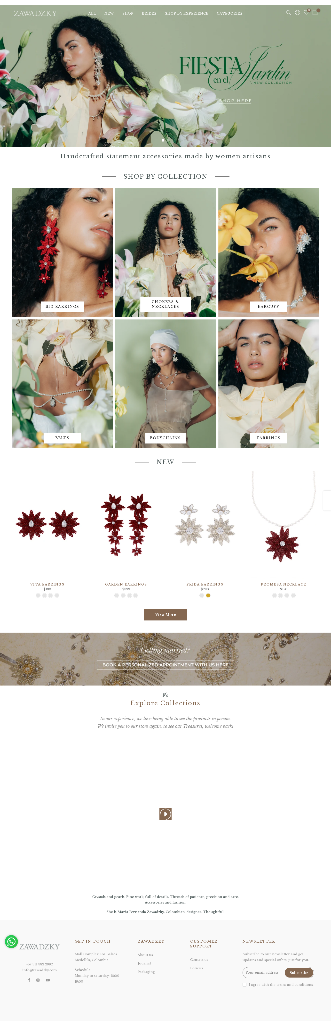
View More (165, 614)
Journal (144, 963)
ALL (92, 13)
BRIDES (149, 13)
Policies (196, 968)
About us (145, 955)
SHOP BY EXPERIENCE (186, 13)
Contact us (199, 960)
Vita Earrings (47, 584)
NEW (109, 13)
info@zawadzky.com (39, 970)
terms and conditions (294, 985)
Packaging (146, 972)
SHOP (128, 13)
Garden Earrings (126, 584)
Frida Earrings (205, 584)
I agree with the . (281, 985)
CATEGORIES (230, 13)
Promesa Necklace (283, 584)
